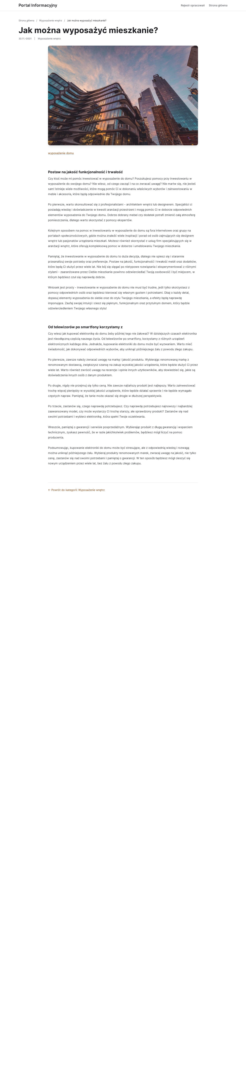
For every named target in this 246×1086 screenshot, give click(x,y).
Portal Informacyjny (38, 5)
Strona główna (218, 5)
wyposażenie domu (61, 153)
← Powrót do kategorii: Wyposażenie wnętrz (76, 490)
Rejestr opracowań (193, 5)
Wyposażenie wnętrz (51, 20)
